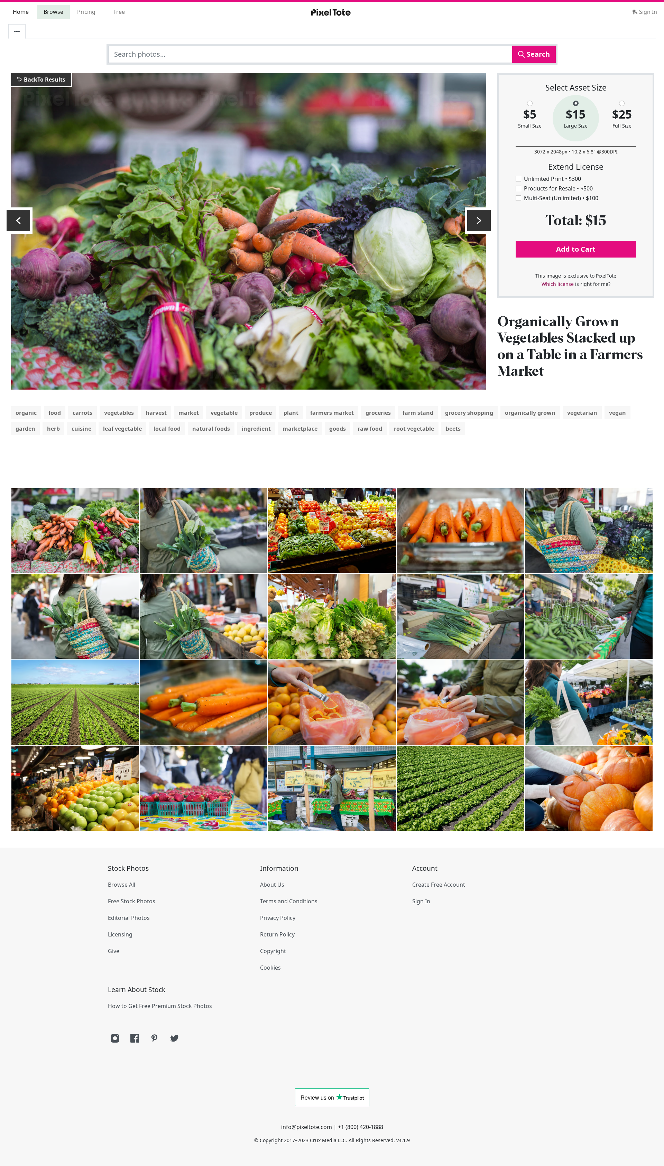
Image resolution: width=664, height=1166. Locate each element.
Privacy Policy (277, 918)
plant (291, 413)
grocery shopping (469, 413)
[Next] (479, 220)
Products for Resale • (558, 188)
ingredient (256, 428)
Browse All (121, 884)
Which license (558, 284)
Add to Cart (576, 249)
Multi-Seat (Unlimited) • (561, 198)
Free (119, 12)
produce (260, 413)
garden (25, 428)
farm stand (418, 413)
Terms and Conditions (288, 901)
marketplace (300, 428)
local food (167, 428)
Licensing (120, 934)
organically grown (530, 413)
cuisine (81, 428)
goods (337, 428)
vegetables (119, 413)
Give (113, 951)
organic (26, 413)
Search (537, 54)
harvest (156, 413)
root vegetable (414, 428)
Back (43, 79)
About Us (272, 884)
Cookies (270, 967)
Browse (53, 12)
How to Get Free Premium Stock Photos (160, 1006)
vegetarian (582, 413)
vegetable (224, 413)
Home (21, 12)
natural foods (211, 428)
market (188, 413)
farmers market (332, 413)
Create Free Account (438, 884)
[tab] (17, 31)
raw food (370, 428)
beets (453, 428)
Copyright (273, 951)
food (54, 413)
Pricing (86, 12)
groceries (378, 413)
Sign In (647, 12)
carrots (82, 413)
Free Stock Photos (131, 901)
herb (53, 428)
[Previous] (18, 220)
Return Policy (277, 934)
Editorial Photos (129, 918)
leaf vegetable (122, 428)
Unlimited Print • (552, 179)
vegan (617, 413)
